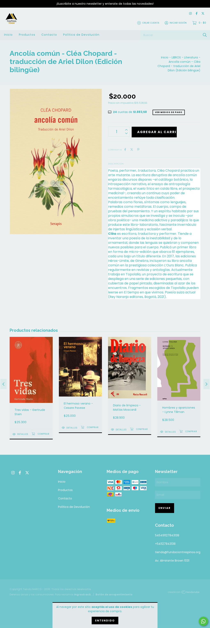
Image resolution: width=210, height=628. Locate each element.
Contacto (49, 35)
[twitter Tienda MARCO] (203, 13)
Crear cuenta (150, 22)
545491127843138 (167, 535)
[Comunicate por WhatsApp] (203, 621)
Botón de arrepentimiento (114, 594)
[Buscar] (204, 35)
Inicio (8, 35)
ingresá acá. (82, 594)
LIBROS (176, 57)
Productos (27, 35)
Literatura (191, 57)
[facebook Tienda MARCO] (196, 13)
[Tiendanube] (184, 593)
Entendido (105, 620)
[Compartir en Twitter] (132, 149)
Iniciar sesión (178, 22)
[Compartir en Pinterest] (138, 149)
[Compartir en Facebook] (125, 149)
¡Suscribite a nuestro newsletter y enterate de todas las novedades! (105, 4)
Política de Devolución (81, 35)
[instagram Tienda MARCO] (190, 13)
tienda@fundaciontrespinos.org (177, 552)
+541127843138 (165, 544)
